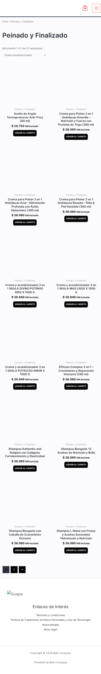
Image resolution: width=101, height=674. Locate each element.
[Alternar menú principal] (96, 8)
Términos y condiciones (50, 615)
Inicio (5, 21)
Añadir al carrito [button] (25, 133)
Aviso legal (50, 629)
